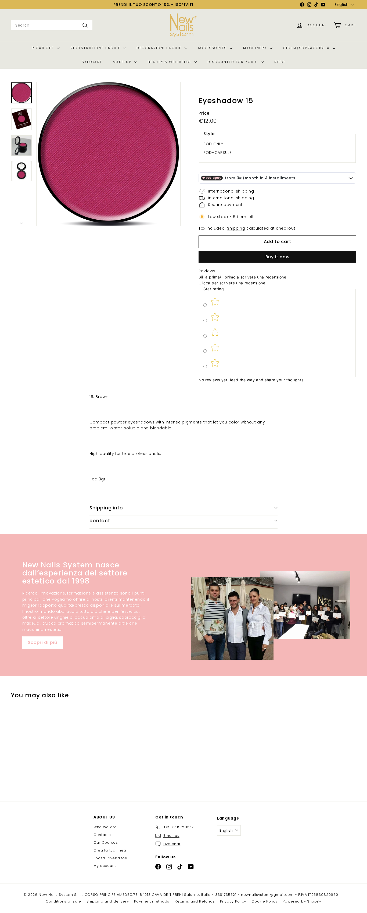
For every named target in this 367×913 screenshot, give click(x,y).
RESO (279, 62)
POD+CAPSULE (217, 152)
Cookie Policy (264, 901)
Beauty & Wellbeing (170, 62)
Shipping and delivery (108, 901)
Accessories (213, 48)
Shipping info (106, 508)
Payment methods (151, 901)
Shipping (236, 228)
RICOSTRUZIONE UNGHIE (96, 48)
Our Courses (105, 842)
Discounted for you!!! (233, 62)
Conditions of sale (63, 901)
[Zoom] (108, 154)
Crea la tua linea (109, 850)
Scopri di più (42, 642)
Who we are (105, 826)
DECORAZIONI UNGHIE (159, 48)
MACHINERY (255, 48)
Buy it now (277, 257)
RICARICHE (44, 48)
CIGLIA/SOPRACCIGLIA (307, 48)
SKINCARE (92, 62)
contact (99, 520)
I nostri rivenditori (110, 858)
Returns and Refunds (195, 901)
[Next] (21, 222)
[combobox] (52, 25)
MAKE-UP (123, 62)
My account (104, 865)
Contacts (102, 834)
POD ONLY (213, 144)
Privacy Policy (233, 901)
